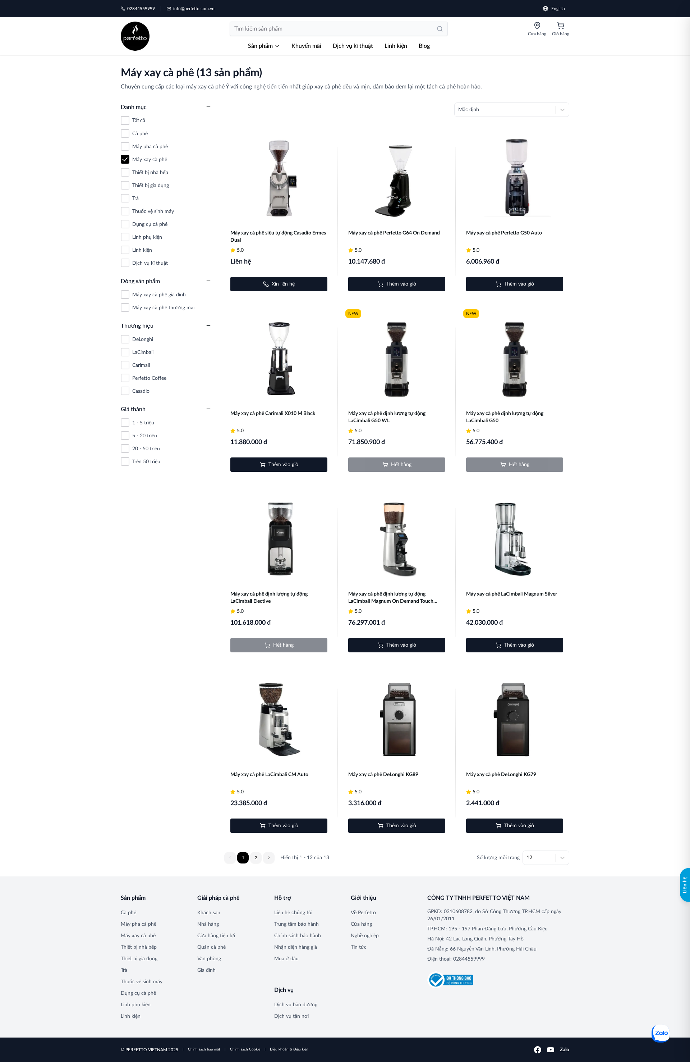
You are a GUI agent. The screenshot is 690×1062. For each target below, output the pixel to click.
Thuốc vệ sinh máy (141, 981)
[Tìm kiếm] (440, 29)
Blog (424, 46)
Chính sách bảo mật (204, 1049)
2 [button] (256, 858)
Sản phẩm (260, 46)
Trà (124, 970)
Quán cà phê (211, 947)
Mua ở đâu (286, 958)
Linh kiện (396, 46)
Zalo (564, 1049)
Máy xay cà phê (138, 935)
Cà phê (128, 912)
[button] (269, 857)
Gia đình (206, 970)
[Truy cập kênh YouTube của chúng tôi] (550, 1049)
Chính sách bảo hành (297, 935)
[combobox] (459, 109)
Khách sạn (208, 912)
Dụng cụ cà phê (138, 993)
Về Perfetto (363, 912)
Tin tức (359, 947)
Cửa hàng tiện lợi (216, 935)
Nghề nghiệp (365, 935)
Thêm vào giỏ (401, 284)
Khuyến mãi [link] (306, 46)
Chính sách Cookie (245, 1049)
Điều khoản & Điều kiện (289, 1049)
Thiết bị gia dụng (139, 958)
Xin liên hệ (283, 284)
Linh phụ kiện (136, 1004)
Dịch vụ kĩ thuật (353, 46)
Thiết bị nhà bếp (139, 947)
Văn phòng (209, 958)
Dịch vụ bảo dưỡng (295, 1004)
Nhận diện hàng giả (295, 947)
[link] (135, 36)
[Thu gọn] (208, 106)
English (558, 8)
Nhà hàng (208, 924)
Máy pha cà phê (138, 924)
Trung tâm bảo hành (296, 924)
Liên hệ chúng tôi (293, 912)
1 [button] (243, 858)
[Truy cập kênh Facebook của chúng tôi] (537, 1049)
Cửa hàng (361, 924)
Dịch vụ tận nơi (291, 1016)
